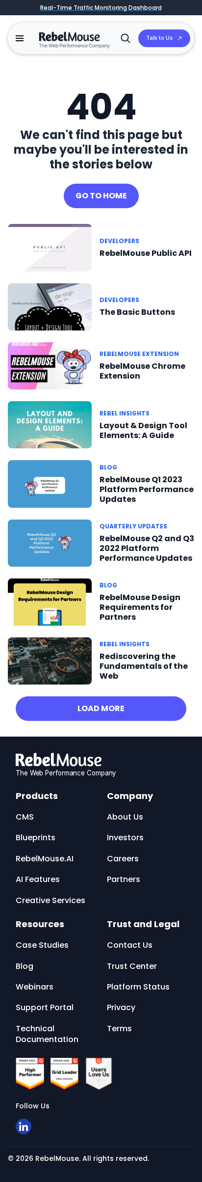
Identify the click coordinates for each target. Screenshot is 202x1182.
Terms (119, 1028)
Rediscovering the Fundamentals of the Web (144, 666)
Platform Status (138, 986)
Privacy (121, 1007)
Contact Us (129, 945)
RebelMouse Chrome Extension (142, 371)
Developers (119, 241)
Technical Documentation (47, 1034)
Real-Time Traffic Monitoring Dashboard (101, 7)
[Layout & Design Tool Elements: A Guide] (50, 424)
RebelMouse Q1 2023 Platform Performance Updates (147, 489)
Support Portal (45, 1007)
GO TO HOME (101, 195)
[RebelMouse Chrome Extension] (50, 365)
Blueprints (35, 837)
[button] (20, 38)
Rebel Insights (125, 413)
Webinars (34, 986)
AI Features (38, 879)
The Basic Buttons (137, 312)
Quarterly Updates (133, 526)
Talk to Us (159, 37)
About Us (125, 817)
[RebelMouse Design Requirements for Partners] (50, 601)
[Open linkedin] (23, 1126)
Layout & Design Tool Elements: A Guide (143, 430)
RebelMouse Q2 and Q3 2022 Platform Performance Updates (147, 548)
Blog (108, 467)
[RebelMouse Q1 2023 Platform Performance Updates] (50, 483)
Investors (125, 837)
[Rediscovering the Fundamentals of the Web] (50, 660)
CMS (25, 817)
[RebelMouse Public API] (50, 247)
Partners (123, 879)
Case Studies (42, 945)
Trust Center (132, 966)
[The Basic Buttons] (50, 306)
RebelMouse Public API (146, 253)
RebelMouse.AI (45, 858)
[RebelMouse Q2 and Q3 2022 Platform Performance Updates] (50, 542)
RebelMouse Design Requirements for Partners (140, 607)
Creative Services (50, 900)
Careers (123, 858)
